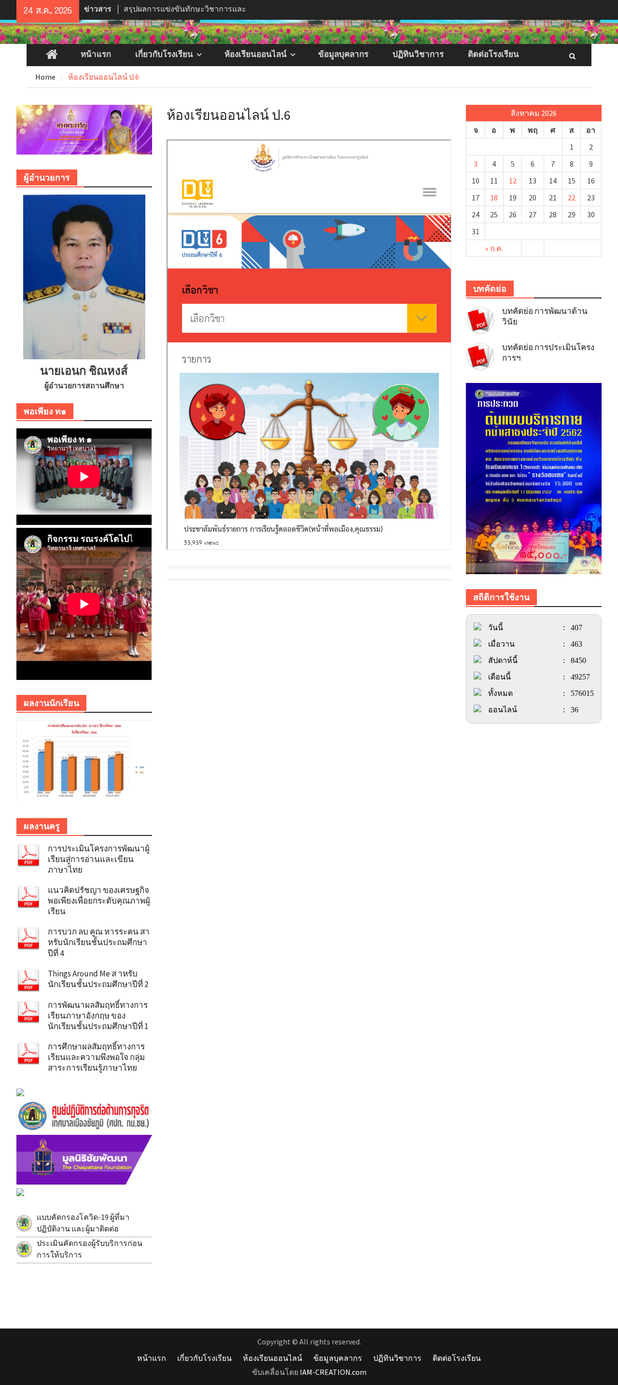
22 (572, 197)
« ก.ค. (494, 248)
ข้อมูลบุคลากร (343, 54)
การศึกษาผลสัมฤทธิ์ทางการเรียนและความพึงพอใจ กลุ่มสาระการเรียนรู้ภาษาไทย (96, 1057)
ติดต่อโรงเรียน (493, 54)
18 (494, 197)
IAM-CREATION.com (333, 1372)
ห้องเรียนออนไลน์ (256, 54)
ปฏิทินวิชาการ (418, 54)
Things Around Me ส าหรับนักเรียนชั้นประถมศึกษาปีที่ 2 (98, 978)
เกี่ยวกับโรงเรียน (164, 54)
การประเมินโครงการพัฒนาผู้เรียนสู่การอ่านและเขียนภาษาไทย (99, 859)
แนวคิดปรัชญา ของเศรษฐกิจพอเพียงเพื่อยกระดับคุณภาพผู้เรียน (99, 901)
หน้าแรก (96, 54)
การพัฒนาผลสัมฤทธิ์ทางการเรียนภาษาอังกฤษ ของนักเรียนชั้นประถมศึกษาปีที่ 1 (98, 1016)
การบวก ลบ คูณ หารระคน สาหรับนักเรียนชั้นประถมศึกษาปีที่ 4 (99, 942)
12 (513, 180)
